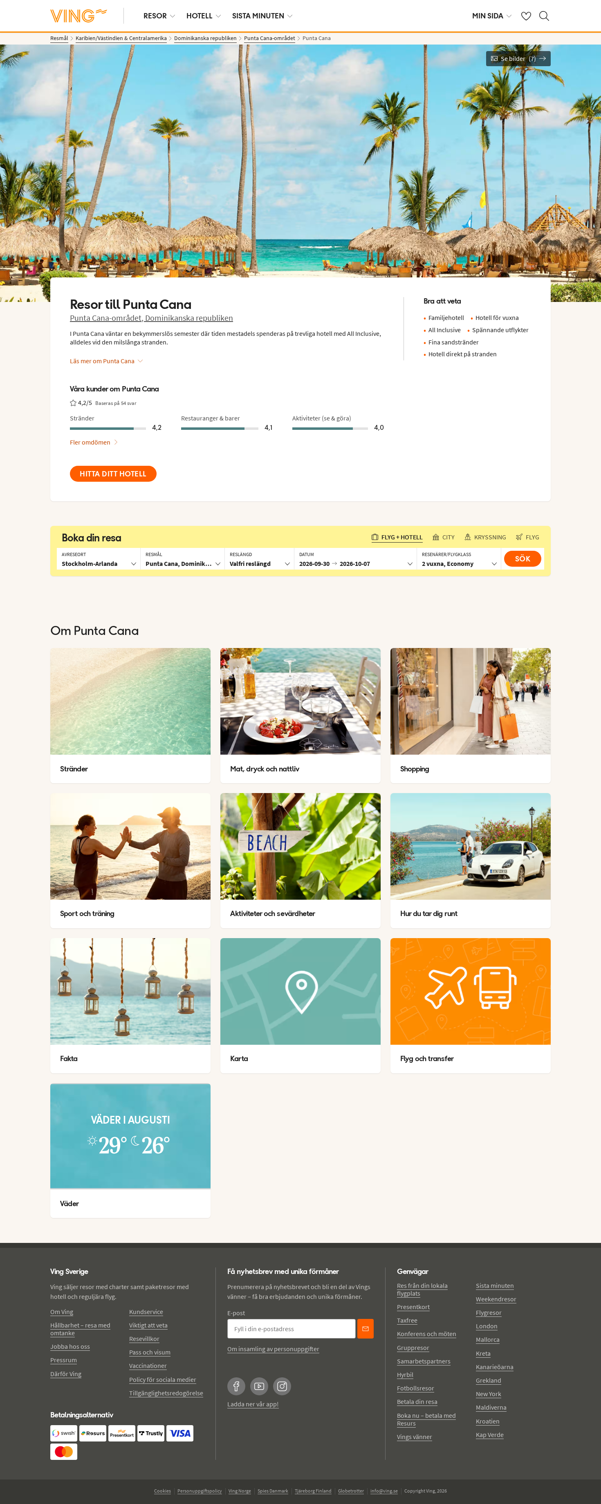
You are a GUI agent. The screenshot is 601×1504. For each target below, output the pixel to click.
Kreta (483, 1353)
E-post (236, 1313)
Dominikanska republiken (189, 318)
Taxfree (407, 1320)
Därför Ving (65, 1374)
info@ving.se (384, 1491)
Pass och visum (149, 1352)
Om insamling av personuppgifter (273, 1349)
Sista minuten (495, 1285)
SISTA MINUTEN (258, 15)
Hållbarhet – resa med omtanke (80, 1329)
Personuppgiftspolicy (199, 1491)
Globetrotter (351, 1491)
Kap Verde (490, 1434)
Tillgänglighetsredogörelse (166, 1393)
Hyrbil (405, 1374)
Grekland (488, 1380)
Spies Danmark (273, 1491)
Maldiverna (491, 1407)
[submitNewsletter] (365, 1329)
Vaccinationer (148, 1365)
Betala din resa (417, 1401)
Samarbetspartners (424, 1361)
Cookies (162, 1491)
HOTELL (199, 15)
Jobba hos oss (70, 1346)
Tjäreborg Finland (313, 1491)
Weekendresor (496, 1299)
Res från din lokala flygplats (422, 1289)
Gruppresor (413, 1347)
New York (488, 1394)
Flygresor (489, 1312)
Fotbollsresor (415, 1388)
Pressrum (63, 1360)
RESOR (155, 15)
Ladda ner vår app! (253, 1404)
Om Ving (61, 1311)
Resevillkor (144, 1338)
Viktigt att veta (148, 1325)
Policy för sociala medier (162, 1379)
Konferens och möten (426, 1334)
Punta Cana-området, (107, 318)
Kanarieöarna (495, 1367)
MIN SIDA (487, 15)
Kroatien (488, 1421)
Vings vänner (414, 1436)
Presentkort (413, 1307)
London (487, 1326)
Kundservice (146, 1311)
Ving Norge (240, 1491)
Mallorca (488, 1339)
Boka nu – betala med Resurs (426, 1419)
